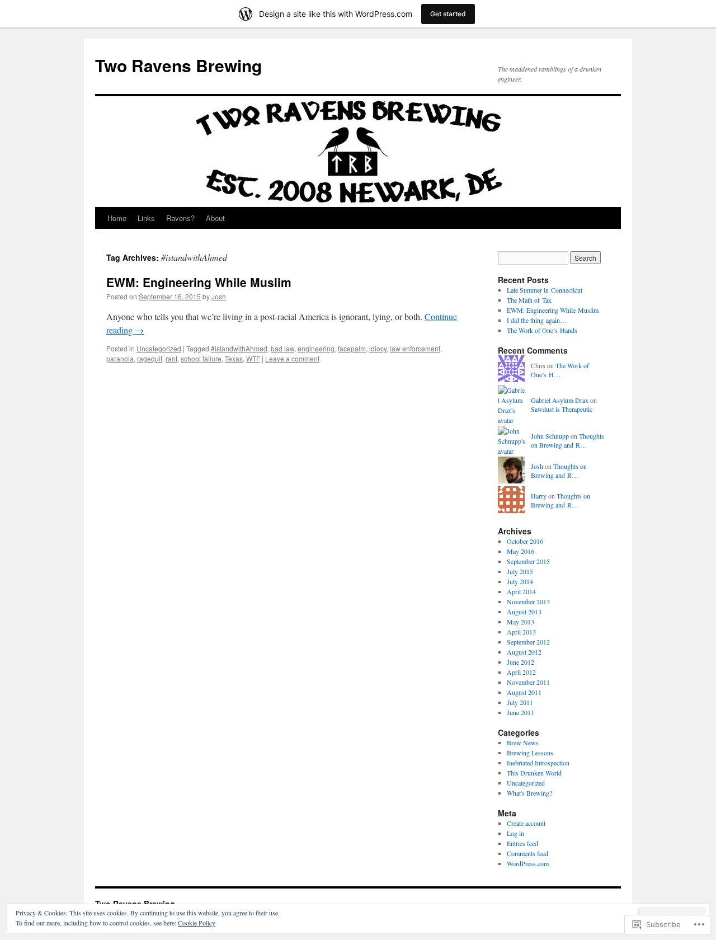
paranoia (120, 358)
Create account (526, 823)
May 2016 (520, 551)
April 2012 (521, 672)
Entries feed (522, 843)
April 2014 (521, 591)
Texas (234, 358)
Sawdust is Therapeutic (561, 409)
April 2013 (521, 631)
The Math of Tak (529, 299)
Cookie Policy (196, 922)
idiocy (378, 348)
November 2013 (528, 601)
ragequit (149, 358)
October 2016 (525, 541)
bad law (282, 348)
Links (146, 218)
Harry (539, 495)
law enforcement (415, 348)
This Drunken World (534, 772)
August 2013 (524, 611)
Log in (515, 833)
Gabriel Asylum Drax (559, 400)
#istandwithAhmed (239, 348)
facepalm (352, 348)
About (215, 218)
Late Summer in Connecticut (544, 289)
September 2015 (528, 561)
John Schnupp (550, 435)
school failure (201, 358)
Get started (448, 14)
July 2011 (520, 702)
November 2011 (528, 682)
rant (171, 358)
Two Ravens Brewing (178, 65)
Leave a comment (292, 358)
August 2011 (524, 692)
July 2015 (520, 571)
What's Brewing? (529, 792)
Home (116, 218)
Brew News (523, 742)
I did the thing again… (537, 320)
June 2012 (520, 661)
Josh (218, 296)
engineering (316, 348)
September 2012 (528, 641)
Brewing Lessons (530, 752)
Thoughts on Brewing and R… (567, 440)
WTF (253, 358)
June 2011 (520, 712)
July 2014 (520, 581)
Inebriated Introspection (538, 762)
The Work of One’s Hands (542, 330)
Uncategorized (158, 348)
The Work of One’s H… (560, 370)
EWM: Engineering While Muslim (198, 282)
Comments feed (527, 853)
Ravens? (180, 218)
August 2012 (524, 651)
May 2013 (520, 621)
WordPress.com (528, 863)
